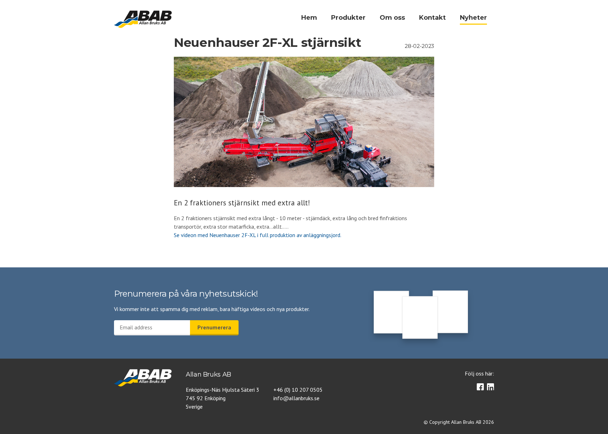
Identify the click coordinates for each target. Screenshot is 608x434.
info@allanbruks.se (296, 398)
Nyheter (473, 17)
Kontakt (432, 17)
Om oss (392, 17)
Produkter (348, 17)
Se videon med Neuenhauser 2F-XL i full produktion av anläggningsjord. (257, 234)
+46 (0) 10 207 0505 (298, 389)
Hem (309, 17)
